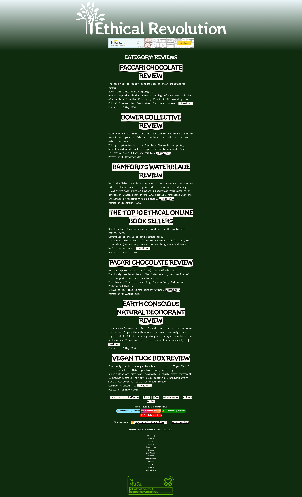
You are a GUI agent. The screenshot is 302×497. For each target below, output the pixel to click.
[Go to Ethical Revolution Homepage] (151, 34)
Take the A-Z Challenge (124, 397)
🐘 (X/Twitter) (128, 411)
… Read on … (186, 103)
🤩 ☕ (149, 422)
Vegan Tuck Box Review (151, 358)
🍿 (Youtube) (151, 415)
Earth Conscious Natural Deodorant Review (151, 312)
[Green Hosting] (151, 496)
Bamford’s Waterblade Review (151, 171)
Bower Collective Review (151, 121)
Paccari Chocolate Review (151, 72)
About (146, 397)
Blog (156, 397)
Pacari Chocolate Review (151, 262)
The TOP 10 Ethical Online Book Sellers (151, 217)
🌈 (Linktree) (173, 411)
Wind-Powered (171, 397)
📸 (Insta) (151, 411)
